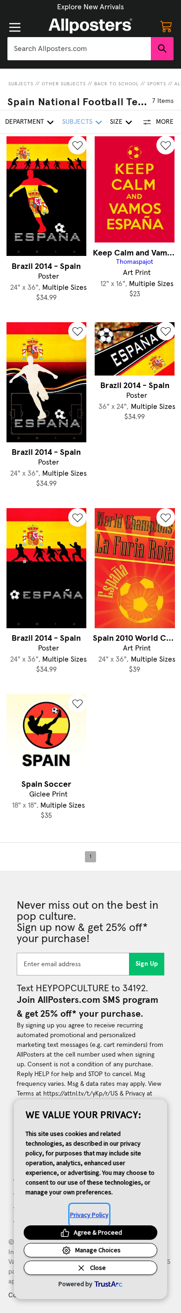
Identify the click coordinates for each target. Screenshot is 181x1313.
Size (116, 122)
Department (24, 122)
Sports (156, 84)
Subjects (20, 84)
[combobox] (79, 48)
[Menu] (14, 27)
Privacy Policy (89, 1215)
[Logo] (90, 26)
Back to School (116, 84)
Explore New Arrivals (90, 7)
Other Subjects (64, 84)
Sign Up (147, 964)
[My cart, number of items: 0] (166, 26)
